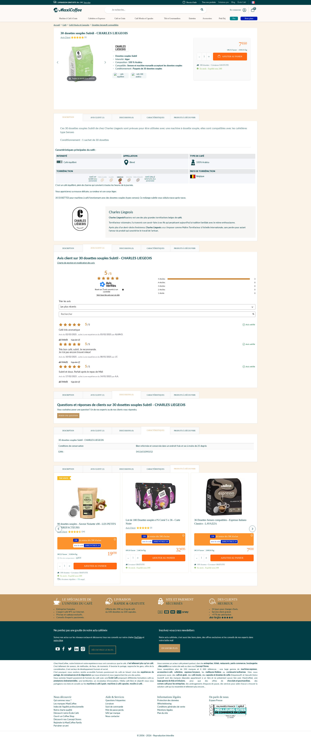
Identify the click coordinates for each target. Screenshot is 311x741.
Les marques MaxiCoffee (65, 704)
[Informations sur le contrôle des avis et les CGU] (123, 289)
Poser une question (68, 416)
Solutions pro (223, 2)
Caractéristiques (155, 117)
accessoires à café (164, 672)
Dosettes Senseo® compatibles (105, 25)
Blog (233, 2)
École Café (242, 2)
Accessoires (207, 18)
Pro (234, 18)
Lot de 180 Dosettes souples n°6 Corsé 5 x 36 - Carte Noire (153, 522)
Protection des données (168, 701)
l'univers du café (77, 601)
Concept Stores (202, 666)
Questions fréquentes (115, 701)
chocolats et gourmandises (238, 681)
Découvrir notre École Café (66, 713)
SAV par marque (112, 713)
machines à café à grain (96, 684)
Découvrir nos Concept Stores (67, 719)
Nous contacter (112, 716)
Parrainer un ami (61, 726)
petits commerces (238, 663)
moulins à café (136, 684)
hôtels (216, 663)
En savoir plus (169, 648)
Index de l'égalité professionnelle (69, 707)
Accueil (57, 25)
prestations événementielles (65, 681)
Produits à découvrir (184, 117)
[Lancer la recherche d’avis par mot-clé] (253, 314)
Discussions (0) (126, 117)
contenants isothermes (236, 672)
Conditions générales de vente (171, 707)
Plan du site (162, 713)
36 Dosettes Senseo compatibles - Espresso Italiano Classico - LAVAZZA (220, 522)
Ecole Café (113, 678)
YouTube (138, 637)
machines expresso (249, 669)
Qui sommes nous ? (62, 701)
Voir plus (87, 2)
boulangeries (252, 663)
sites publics (163, 666)
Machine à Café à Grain (68, 18)
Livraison (109, 704)
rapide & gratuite (129, 601)
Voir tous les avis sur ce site (108, 295)
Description (68, 117)
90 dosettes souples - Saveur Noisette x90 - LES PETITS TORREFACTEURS (86, 526)
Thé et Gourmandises (172, 18)
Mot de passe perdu (114, 710)
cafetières (178, 672)
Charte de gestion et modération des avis (76, 263)
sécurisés (180, 601)
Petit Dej (222, 18)
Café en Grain (120, 18)
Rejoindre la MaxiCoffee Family (68, 723)
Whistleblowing (164, 704)
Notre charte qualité (63, 710)
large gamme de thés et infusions (171, 681)
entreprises (208, 663)
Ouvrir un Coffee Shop (64, 716)
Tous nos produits (209, 2)
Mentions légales (165, 710)
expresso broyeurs (192, 672)
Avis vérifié (250, 325)
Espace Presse (215, 701)
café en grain (181, 675)
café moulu (196, 675)
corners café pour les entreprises (171, 684)
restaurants (225, 663)
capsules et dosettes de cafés (218, 675)
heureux (227, 601)
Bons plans (249, 18)
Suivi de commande (114, 707)
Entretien (192, 18)
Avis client (97, 117)
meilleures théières (213, 672)
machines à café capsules (118, 684)
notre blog (58, 641)
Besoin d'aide (191, 2)
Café (64, 25)
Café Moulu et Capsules (144, 18)
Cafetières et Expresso (96, 18)
